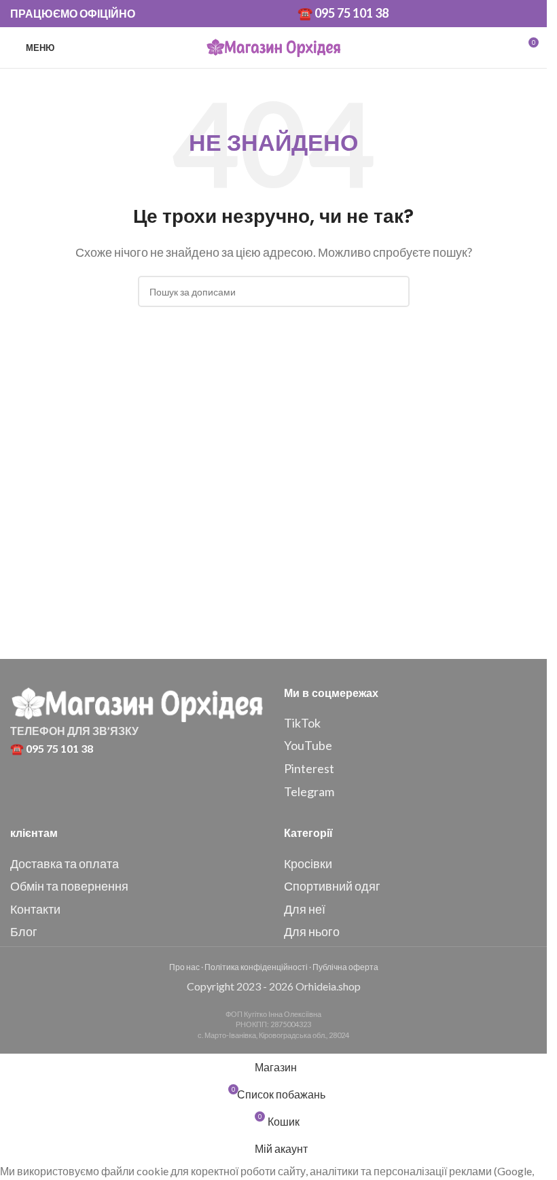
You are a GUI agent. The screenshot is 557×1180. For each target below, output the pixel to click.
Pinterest (309, 768)
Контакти (35, 908)
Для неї (304, 908)
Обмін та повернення (69, 885)
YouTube (308, 745)
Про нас (184, 967)
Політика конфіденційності (256, 967)
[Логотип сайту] (274, 45)
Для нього (312, 931)
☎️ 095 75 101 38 (343, 12)
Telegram (309, 791)
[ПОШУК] (394, 291)
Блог (23, 931)
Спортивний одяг (332, 885)
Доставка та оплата (64, 863)
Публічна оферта (345, 967)
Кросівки (308, 863)
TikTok (302, 722)
